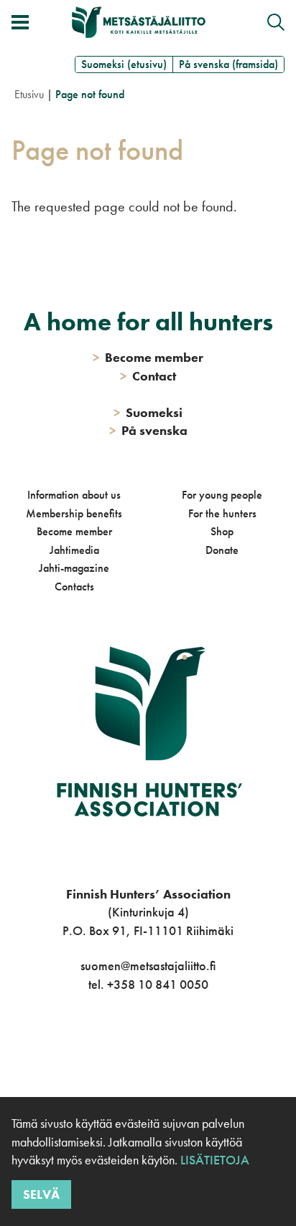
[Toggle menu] (20, 22)
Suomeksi (148, 412)
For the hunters (222, 513)
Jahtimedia (74, 549)
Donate (222, 549)
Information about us (74, 494)
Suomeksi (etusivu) (124, 64)
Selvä (41, 1194)
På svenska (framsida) (228, 64)
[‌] (131, 1043)
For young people (222, 494)
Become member (74, 531)
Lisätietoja (213, 1159)
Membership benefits (74, 513)
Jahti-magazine (74, 567)
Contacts (74, 586)
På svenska (148, 430)
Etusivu (29, 94)
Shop (222, 531)
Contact (148, 376)
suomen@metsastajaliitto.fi (148, 965)
